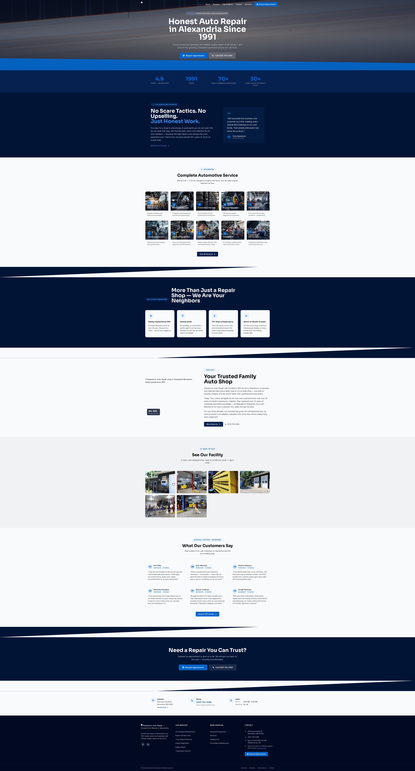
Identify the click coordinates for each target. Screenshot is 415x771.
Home (200, 4)
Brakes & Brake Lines (183, 735)
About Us (244, 768)
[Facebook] (143, 744)
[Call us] (148, 744)
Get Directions (161, 707)
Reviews (216, 4)
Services (248, 4)
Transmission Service (183, 751)
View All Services (206, 254)
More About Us (212, 424)
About (208, 4)
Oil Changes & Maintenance (185, 732)
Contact (239, 4)
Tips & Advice (227, 4)
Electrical (213, 735)
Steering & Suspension (218, 732)
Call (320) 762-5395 (223, 55)
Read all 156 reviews (206, 614)
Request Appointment (267, 4)
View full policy (261, 748)
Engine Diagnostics (182, 743)
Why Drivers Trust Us (159, 146)
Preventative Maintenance (219, 743)
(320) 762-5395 (233, 424)
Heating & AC (214, 739)
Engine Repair (180, 747)
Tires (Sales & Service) (184, 739)
